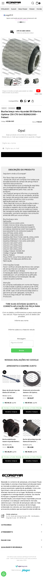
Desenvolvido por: (16, 570)
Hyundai (12, 108)
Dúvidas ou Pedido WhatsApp (12, 408)
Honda (39, 9)
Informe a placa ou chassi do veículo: (21, 330)
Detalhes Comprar (11, 412)
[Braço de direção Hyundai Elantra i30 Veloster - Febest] (11, 392)
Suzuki (13, 9)
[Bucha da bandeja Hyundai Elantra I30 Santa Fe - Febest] (31, 441)
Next (39, 81)
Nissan (32, 9)
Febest (39, 122)
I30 (19, 108)
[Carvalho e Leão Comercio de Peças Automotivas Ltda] (13, 3)
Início (4, 108)
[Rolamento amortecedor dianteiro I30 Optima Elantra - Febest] (31, 392)
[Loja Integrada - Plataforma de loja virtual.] (21, 566)
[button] (38, 92)
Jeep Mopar (22, 9)
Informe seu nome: (22, 321)
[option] (5, 9)
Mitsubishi (5, 9)
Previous (3, 81)
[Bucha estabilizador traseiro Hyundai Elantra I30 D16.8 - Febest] (11, 441)
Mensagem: (21, 339)
